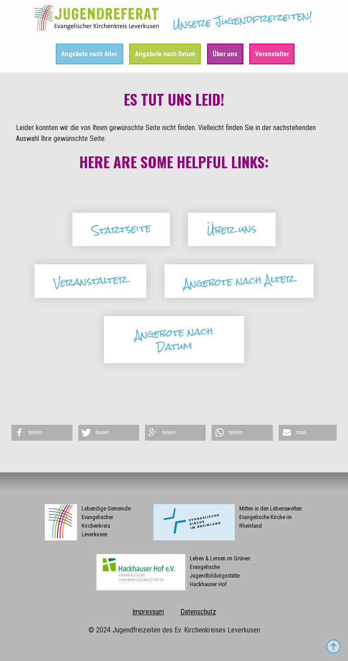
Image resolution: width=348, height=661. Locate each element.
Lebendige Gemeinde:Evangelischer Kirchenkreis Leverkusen (107, 521)
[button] (41, 433)
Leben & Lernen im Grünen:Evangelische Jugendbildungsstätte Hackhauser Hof (220, 571)
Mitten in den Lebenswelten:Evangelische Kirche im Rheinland (271, 517)
